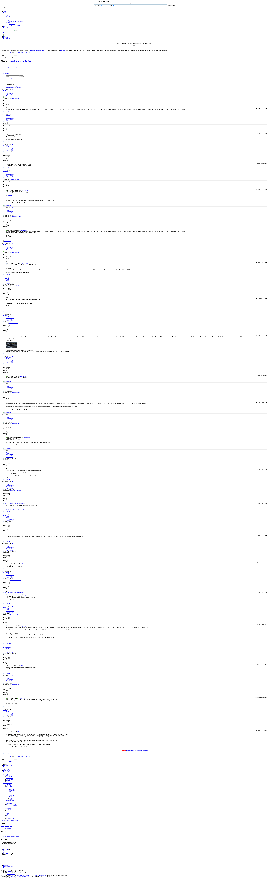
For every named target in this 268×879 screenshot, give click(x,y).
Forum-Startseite (7, 771)
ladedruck (7, 826)
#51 (12, 414)
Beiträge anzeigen (10, 93)
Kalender (8, 16)
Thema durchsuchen (6, 73)
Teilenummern (9, 788)
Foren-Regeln (4, 857)
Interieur (11, 794)
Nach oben (14, 761)
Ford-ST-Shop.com (7, 27)
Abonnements (6, 768)
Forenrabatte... (9, 803)
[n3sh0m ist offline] (13, 323)
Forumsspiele (9, 810)
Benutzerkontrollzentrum (8, 765)
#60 (12, 709)
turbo (11, 826)
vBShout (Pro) (14, 876)
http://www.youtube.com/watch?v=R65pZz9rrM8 (17, 509)
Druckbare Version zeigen (12, 67)
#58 (12, 646)
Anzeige (4, 81)
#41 (12, 89)
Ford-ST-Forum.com (7, 864)
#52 (12, 450)
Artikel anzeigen (9, 95)
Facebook (18, 836)
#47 (12, 277)
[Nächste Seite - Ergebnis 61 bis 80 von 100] (23, 52)
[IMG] (4, 852)
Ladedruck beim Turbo (20, 61)
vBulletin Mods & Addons (40, 875)
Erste (11, 52)
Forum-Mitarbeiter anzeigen (15, 25)
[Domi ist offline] (11, 522)
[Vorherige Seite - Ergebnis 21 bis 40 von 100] (15, 52)
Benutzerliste (12, 19)
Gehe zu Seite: (6, 55)
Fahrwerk (11, 793)
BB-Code (5, 849)
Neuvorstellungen (10, 800)
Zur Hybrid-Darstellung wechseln (13, 86)
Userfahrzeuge (9, 784)
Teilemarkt (5, 812)
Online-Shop (9, 809)
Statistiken (111, 5)
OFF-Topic (8, 785)
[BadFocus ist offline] (15, 423)
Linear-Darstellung (10, 84)
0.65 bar (2, 826)
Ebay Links (8, 817)
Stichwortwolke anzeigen (6, 828)
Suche (7, 813)
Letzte (27, 52)
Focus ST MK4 (9, 779)
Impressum (5, 865)
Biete (7, 814)
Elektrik (10, 791)
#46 (12, 243)
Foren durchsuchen (7, 770)
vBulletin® (8, 871)
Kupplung (11, 796)
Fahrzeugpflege (9, 808)
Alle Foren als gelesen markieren (16, 21)
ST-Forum (5, 37)
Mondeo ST (8, 781)
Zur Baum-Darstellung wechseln (13, 87)
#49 (12, 356)
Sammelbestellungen (10, 818)
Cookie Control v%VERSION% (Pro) (25, 875)
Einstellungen (104, 5)
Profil (7, 92)
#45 (12, 207)
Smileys (5, 850)
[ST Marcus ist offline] (15, 216)
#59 (12, 675)
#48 (12, 314)
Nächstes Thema (14, 820)
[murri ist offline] (13, 614)
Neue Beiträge (9, 14)
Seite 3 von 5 (3, 52)
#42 (12, 114)
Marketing (116, 5)
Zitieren (9, 111)
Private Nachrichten (7, 766)
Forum (4, 12)
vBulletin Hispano (11, 874)
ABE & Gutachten (13, 805)
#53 (12, 481)
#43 (12, 144)
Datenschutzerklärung (8, 866)
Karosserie (11, 795)
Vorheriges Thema (5, 820)
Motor (10, 798)
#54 (12, 514)
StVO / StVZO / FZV (11, 804)
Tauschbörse (9, 815)
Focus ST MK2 (6, 38)
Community (8, 17)
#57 (12, 606)
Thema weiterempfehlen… (12, 69)
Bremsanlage (12, 790)
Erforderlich (98, 5)
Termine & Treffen (10, 786)
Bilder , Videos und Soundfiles (13, 807)
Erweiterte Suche (7, 32)
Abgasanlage (12, 789)
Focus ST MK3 (9, 778)
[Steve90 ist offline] (14, 718)
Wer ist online (6, 769)
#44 (12, 170)
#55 (12, 543)
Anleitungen (9, 801)
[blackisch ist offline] (15, 98)
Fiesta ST (8, 775)
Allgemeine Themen (7, 783)
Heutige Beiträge (12, 24)
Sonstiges (11, 799)
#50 (12, 383)
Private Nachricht (10, 94)
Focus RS (8, 780)
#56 (12, 571)
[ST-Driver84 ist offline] (15, 490)
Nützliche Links (9, 22)
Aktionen (8, 20)
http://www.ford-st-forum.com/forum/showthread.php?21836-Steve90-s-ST (135, 750)
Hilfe (7, 15)
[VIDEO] (5, 853)
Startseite (5, 11)
